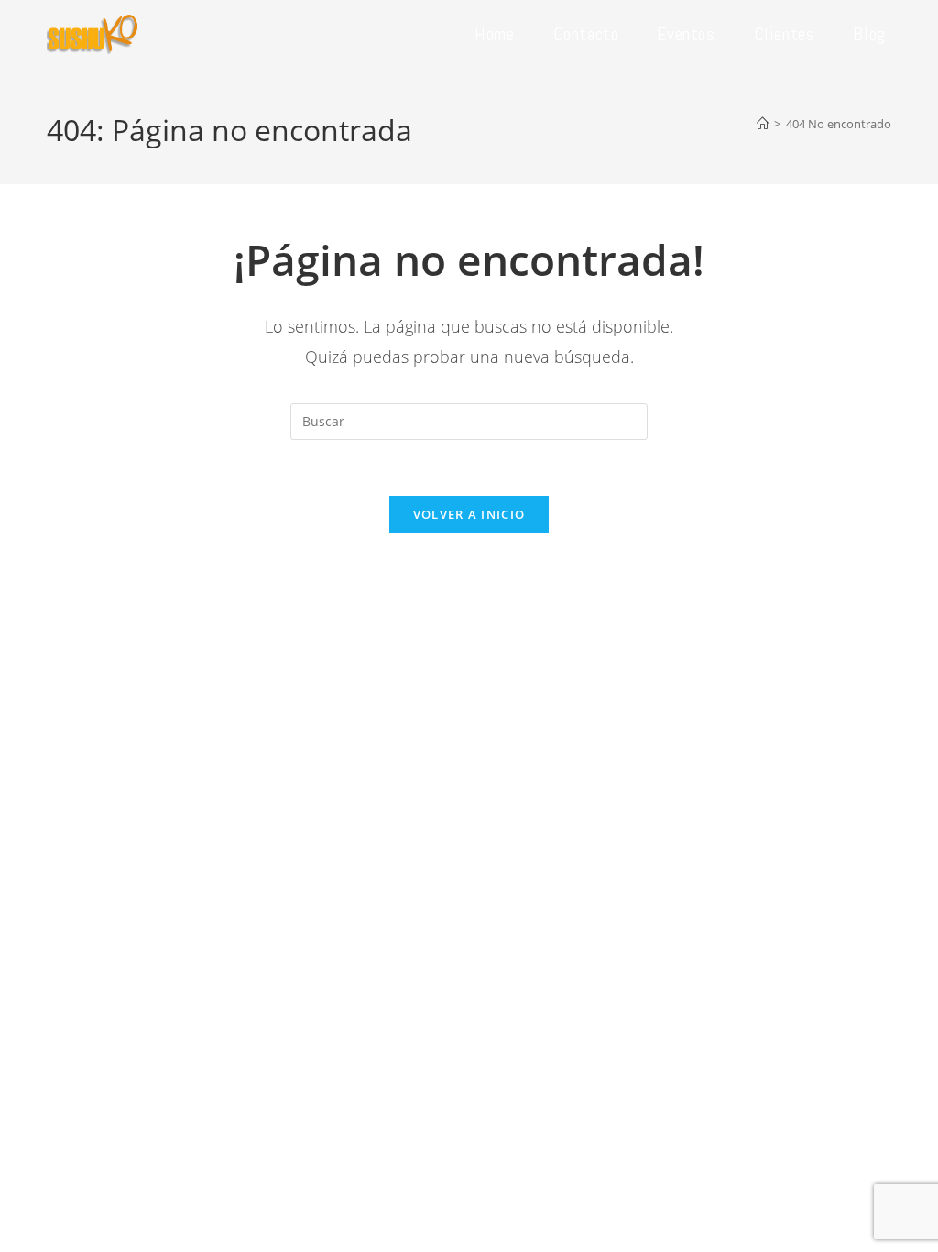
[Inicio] (763, 123)
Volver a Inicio (469, 514)
